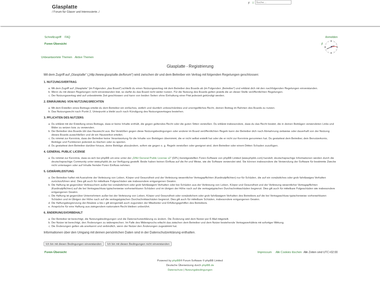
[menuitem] (66, 37)
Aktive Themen (84, 57)
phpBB (176, 260)
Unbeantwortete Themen (56, 57)
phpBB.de (208, 265)
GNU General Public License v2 (152, 157)
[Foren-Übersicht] (26, 12)
